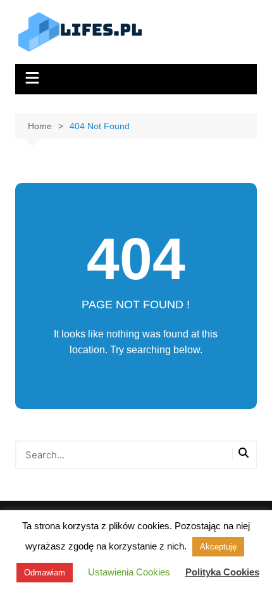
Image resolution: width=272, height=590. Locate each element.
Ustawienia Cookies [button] (129, 572)
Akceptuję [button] (218, 546)
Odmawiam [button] (44, 572)
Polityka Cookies (222, 572)
